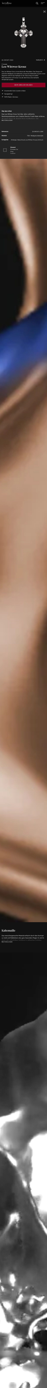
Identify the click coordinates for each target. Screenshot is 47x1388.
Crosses (4, 64)
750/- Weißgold (31, 135)
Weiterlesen (7, 120)
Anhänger (14, 140)
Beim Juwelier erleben (23, 85)
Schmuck (40, 140)
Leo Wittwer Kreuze (31, 140)
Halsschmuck (21, 140)
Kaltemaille (40, 135)
